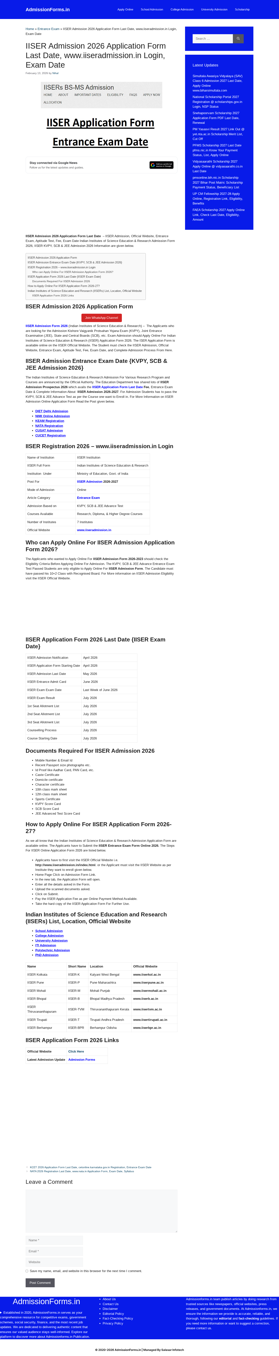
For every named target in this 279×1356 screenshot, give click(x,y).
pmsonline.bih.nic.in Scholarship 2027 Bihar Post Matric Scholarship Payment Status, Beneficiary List (218, 182)
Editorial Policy (113, 1314)
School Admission (152, 9)
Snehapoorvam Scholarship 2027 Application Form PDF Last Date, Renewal (216, 118)
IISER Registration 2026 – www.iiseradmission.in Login (61, 267)
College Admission (182, 9)
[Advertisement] (101, 205)
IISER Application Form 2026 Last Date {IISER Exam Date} (64, 276)
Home (30, 29)
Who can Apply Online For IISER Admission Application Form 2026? (72, 272)
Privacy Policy (113, 1323)
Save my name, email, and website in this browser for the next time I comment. (86, 1271)
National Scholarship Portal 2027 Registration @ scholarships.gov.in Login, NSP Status (217, 101)
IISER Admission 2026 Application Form (52, 257)
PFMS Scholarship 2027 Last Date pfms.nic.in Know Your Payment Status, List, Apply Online (217, 150)
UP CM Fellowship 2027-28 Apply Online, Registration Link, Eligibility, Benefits (218, 198)
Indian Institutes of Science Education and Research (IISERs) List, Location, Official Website (85, 290)
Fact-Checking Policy (118, 1318)
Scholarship (242, 9)
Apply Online (125, 9)
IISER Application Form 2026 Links (53, 295)
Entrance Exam (48, 29)
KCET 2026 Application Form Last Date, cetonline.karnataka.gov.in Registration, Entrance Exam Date (90, 1167)
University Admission (214, 9)
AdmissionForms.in (48, 9)
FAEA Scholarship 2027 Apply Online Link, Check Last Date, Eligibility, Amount (219, 214)
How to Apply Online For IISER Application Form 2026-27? (64, 285)
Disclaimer (111, 1309)
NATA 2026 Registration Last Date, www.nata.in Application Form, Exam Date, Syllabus (82, 1171)
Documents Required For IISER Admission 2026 (61, 281)
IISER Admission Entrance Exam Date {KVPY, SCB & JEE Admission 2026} (75, 262)
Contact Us (111, 1304)
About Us (109, 1299)
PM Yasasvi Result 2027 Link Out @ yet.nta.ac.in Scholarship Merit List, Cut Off (218, 134)
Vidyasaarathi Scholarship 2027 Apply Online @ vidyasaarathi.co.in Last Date (218, 166)
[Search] (238, 38)
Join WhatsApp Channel (101, 317)
